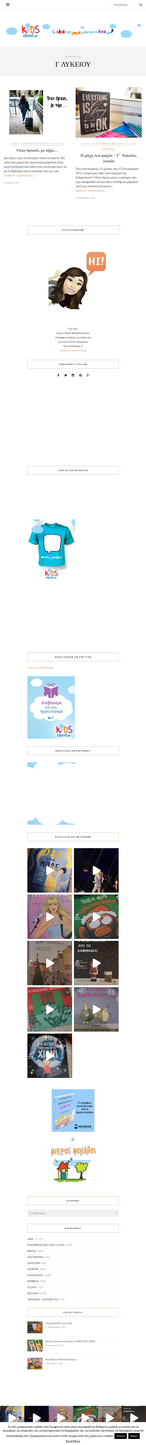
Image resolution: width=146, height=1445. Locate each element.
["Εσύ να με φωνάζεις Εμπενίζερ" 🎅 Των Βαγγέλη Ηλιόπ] (49, 963)
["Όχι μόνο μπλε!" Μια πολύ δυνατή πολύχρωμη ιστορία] (49, 870)
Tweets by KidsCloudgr (40, 667)
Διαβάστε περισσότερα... (19, 175)
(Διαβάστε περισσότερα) (73, 350)
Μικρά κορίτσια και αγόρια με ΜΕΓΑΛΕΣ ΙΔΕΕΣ (70, 1341)
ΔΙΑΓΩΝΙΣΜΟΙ (35, 1257)
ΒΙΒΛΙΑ (31, 1250)
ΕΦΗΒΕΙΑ (108, 148)
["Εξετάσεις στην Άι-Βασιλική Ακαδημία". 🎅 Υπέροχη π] (49, 1009)
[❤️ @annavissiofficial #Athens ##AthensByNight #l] (96, 870)
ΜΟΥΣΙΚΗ (33, 1293)
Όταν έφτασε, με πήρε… (37, 150)
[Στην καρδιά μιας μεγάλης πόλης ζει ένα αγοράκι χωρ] (49, 1055)
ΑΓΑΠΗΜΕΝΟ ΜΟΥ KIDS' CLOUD (42, 143)
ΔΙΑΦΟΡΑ (33, 1269)
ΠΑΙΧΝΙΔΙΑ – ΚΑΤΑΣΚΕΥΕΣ (43, 1299)
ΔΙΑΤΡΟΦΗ (33, 1263)
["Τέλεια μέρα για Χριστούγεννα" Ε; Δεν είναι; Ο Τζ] (96, 916)
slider (14, 143)
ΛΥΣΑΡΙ (31, 1287)
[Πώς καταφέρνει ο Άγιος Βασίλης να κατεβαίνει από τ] (96, 963)
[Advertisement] (73, 419)
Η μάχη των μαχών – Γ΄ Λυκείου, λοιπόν (109, 158)
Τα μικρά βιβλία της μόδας (58, 1323)
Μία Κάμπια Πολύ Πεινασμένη (60, 1359)
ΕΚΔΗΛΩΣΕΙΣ (35, 1275)
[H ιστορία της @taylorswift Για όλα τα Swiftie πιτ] (49, 916)
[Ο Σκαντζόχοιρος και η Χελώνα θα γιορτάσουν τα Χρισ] (96, 1009)
